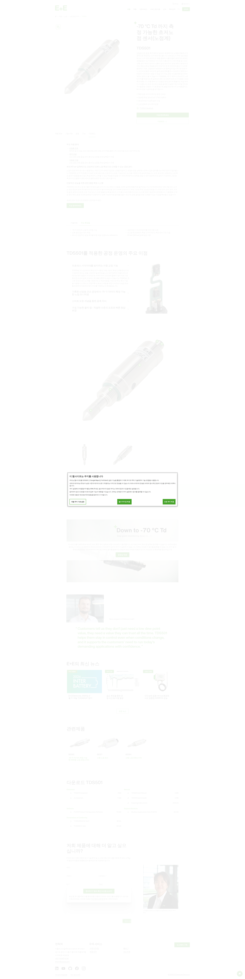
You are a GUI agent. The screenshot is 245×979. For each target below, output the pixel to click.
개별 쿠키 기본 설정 (77, 502)
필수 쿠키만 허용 (124, 502)
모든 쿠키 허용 (169, 502)
